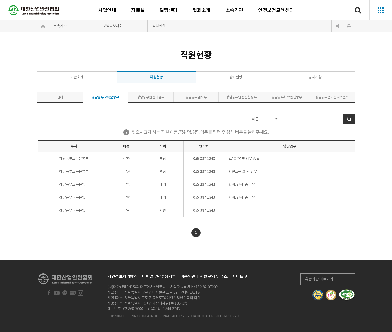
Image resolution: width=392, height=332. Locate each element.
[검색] (358, 10)
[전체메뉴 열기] (380, 10)
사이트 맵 (240, 276)
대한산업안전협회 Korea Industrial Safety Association (33, 10)
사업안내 (107, 10)
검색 (349, 119)
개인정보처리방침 (122, 276)
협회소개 (201, 10)
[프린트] (349, 26)
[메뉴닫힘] (337, 26)
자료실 (138, 10)
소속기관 (234, 10)
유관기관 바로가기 (319, 279)
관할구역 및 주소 (214, 276)
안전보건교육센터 (276, 10)
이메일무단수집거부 (159, 276)
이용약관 (187, 276)
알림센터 (168, 10)
